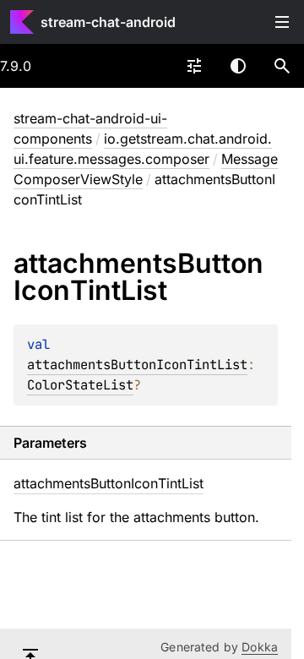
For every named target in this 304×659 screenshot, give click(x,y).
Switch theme (238, 66)
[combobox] (194, 66)
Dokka (260, 647)
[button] (282, 66)
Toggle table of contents (282, 22)
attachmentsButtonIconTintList (137, 364)
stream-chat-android (108, 22)
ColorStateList (80, 385)
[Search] (282, 66)
